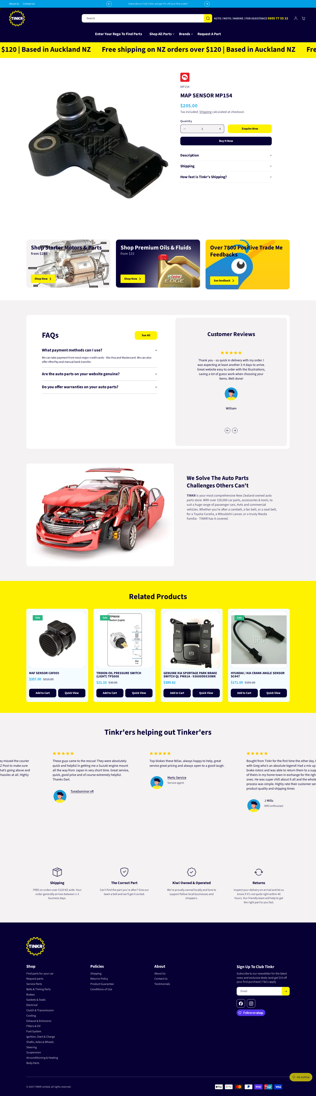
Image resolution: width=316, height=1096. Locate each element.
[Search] (208, 18)
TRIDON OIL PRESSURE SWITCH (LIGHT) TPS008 (118, 675)
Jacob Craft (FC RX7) (51, 782)
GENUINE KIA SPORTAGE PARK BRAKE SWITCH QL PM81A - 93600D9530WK (190, 675)
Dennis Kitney (143, 791)
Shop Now (41, 279)
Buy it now (226, 141)
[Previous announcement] (109, 4)
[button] (160, 34)
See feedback (222, 281)
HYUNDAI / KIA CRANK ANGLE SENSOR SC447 (258, 675)
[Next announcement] (207, 4)
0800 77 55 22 (278, 18)
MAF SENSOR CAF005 (44, 673)
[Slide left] (227, 430)
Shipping (205, 112)
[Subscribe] (286, 991)
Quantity (186, 121)
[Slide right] (235, 430)
